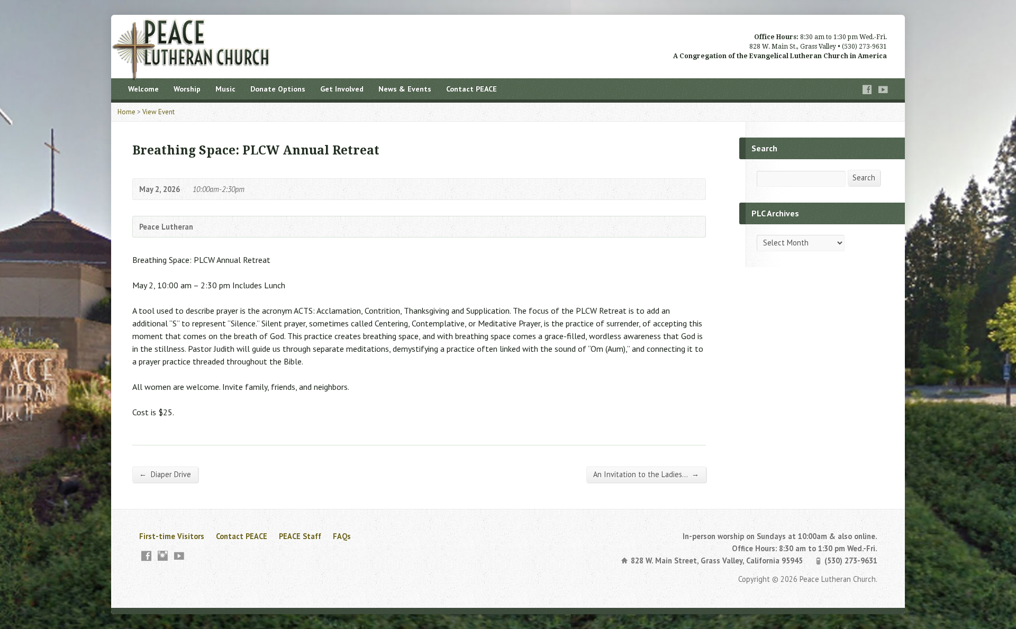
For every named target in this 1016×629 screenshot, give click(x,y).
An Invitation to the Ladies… (646, 474)
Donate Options (277, 89)
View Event (158, 111)
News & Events (404, 89)
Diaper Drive (165, 474)
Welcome (143, 89)
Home (126, 111)
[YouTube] (883, 89)
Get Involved (342, 89)
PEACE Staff (300, 536)
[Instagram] (163, 556)
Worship (187, 89)
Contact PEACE (471, 89)
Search (863, 177)
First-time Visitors (171, 536)
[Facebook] (867, 89)
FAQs (342, 536)
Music (225, 89)
